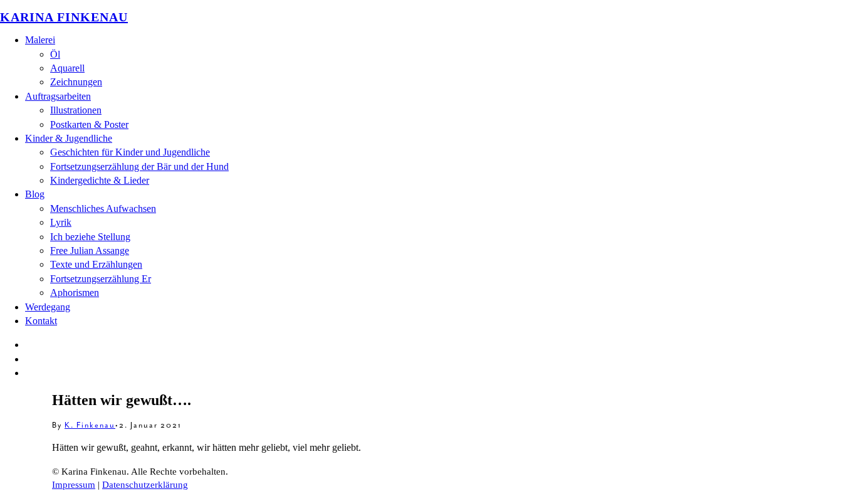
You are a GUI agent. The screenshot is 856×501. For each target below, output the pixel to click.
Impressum (73, 485)
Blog (34, 194)
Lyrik (60, 222)
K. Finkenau (90, 425)
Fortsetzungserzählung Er (100, 278)
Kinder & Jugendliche (68, 138)
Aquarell (67, 68)
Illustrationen (76, 110)
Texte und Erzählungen (96, 264)
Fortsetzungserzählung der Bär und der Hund (139, 166)
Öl (55, 54)
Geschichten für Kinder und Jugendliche (130, 152)
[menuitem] (440, 61)
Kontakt (41, 320)
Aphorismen (74, 292)
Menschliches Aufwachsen (103, 208)
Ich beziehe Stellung (90, 236)
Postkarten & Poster (89, 124)
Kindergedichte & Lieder (99, 180)
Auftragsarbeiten (58, 96)
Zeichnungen (76, 81)
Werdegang (47, 307)
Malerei (40, 39)
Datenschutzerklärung (145, 485)
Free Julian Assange (89, 250)
